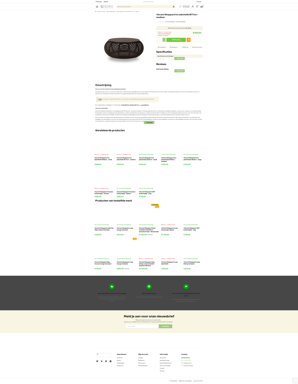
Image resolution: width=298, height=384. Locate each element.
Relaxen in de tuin (101, 11)
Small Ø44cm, (125, 105)
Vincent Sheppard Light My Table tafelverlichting (104, 229)
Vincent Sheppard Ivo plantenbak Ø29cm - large (193, 158)
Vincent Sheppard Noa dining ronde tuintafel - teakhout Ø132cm (147, 264)
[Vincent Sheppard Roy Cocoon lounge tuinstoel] (104, 248)
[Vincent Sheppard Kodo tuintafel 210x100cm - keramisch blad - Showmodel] (149, 214)
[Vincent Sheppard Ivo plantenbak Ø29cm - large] (193, 143)
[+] (164, 39)
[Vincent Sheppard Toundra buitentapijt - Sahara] (127, 177)
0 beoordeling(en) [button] (170, 21)
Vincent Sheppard (166, 33)
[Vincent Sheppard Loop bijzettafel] (171, 248)
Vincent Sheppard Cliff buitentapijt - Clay (147, 192)
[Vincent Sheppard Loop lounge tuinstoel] (127, 214)
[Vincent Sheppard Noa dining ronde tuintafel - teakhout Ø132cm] (149, 248)
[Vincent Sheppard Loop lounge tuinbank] (127, 248)
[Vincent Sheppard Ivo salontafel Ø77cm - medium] (127, 143)
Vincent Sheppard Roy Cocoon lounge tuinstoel (103, 263)
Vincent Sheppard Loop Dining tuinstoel (192, 263)
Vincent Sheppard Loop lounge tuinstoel (125, 229)
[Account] (192, 6)
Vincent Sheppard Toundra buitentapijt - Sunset (104, 192)
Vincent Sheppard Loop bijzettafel (169, 263)
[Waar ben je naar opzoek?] (173, 6)
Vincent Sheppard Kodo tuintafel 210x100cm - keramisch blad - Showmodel (149, 230)
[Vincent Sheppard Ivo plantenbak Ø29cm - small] (149, 143)
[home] (95, 11)
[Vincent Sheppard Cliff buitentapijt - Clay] (149, 177)
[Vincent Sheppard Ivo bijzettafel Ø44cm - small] (104, 143)
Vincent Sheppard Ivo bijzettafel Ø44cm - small (103, 158)
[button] (176, 40)
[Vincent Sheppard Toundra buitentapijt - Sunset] (104, 177)
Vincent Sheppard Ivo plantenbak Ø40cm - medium (168, 159)
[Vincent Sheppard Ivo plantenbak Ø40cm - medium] (171, 143)
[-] (164, 41)
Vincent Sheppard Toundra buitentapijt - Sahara (126, 192)
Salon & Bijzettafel (111, 11)
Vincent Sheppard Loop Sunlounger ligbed (169, 229)
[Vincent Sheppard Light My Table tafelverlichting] (104, 214)
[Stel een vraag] (189, 40)
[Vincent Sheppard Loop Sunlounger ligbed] (171, 214)
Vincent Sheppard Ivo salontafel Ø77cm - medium (126, 158)
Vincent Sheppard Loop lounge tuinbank (125, 263)
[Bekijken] (201, 6)
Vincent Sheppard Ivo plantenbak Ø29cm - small (148, 158)
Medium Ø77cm (134, 105)
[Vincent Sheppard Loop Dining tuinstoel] (193, 248)
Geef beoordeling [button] (180, 21)
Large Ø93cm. (145, 105)
